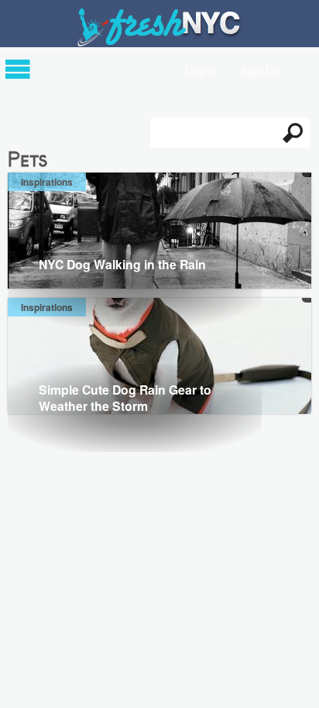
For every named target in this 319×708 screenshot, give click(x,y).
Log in (200, 69)
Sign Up (260, 69)
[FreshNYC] (159, 43)
